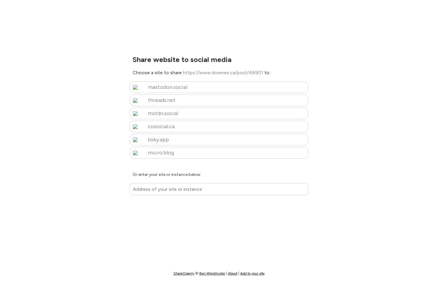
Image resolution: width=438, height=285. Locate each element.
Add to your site (252, 273)
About (232, 273)
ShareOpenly (183, 273)
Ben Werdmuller (212, 273)
